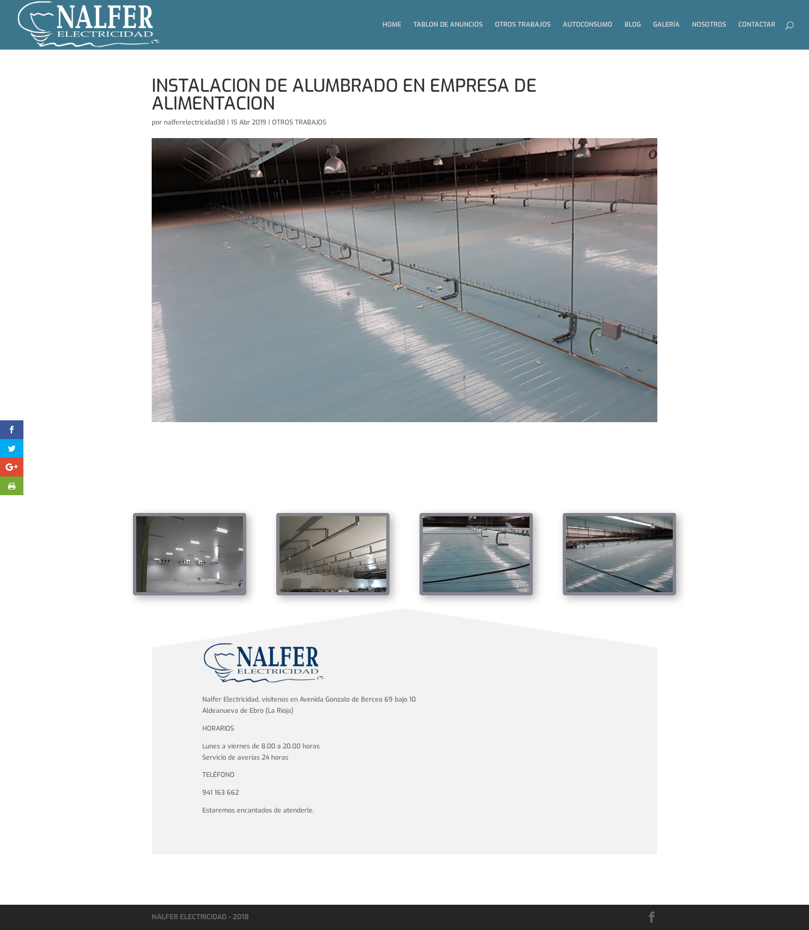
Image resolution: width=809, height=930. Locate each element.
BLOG (633, 25)
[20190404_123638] (476, 591)
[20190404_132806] (332, 591)
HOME (391, 25)
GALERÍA (666, 25)
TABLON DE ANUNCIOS (448, 25)
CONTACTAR (756, 25)
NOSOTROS (709, 25)
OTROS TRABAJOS (523, 25)
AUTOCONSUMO (587, 25)
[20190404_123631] (619, 591)
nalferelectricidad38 (194, 122)
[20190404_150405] (189, 591)
